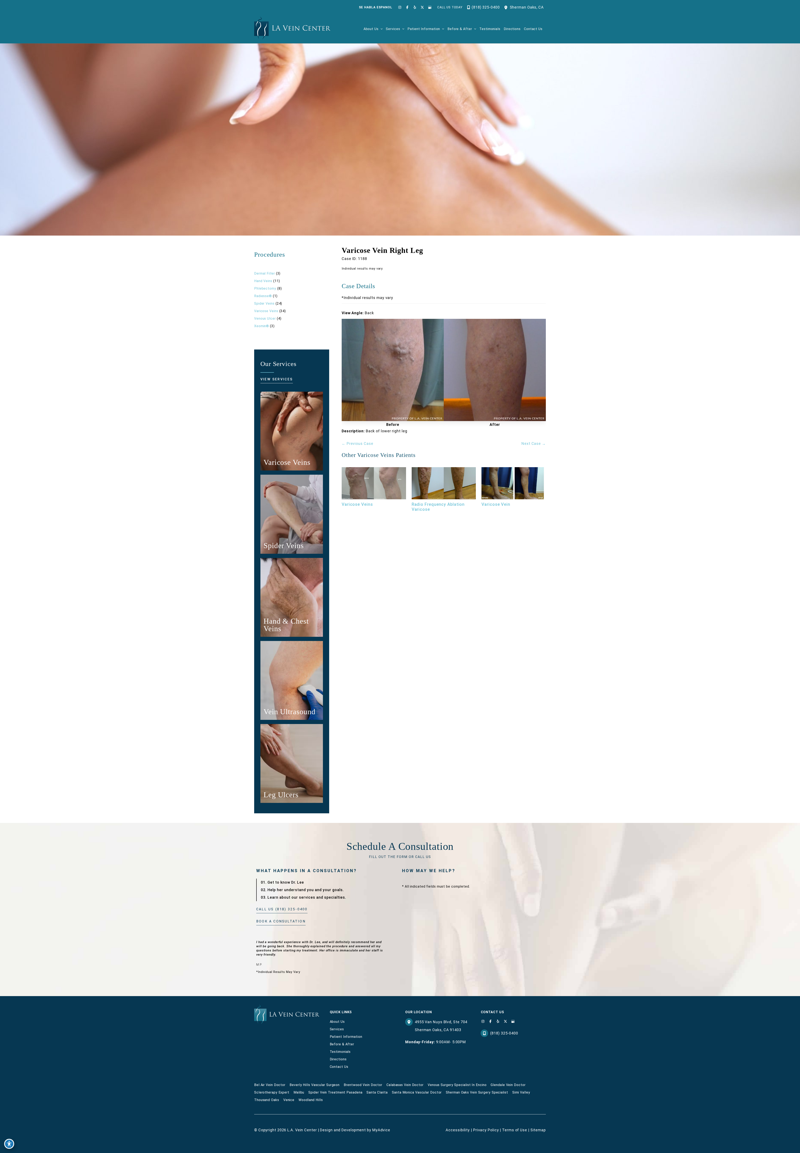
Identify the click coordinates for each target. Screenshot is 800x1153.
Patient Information (346, 1037)
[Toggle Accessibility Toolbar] (9, 1144)
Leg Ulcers (281, 795)
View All (260, 266)
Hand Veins (263, 281)
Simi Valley (521, 1092)
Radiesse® (263, 296)
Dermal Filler (264, 273)
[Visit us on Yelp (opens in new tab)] (414, 7)
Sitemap (538, 1130)
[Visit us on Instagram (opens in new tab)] (399, 7)
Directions (338, 1059)
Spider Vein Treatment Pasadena (335, 1092)
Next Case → (533, 443)
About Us (337, 1022)
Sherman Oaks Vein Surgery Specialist (477, 1092)
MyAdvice (381, 1130)
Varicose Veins (266, 311)
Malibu (299, 1092)
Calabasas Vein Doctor (405, 1085)
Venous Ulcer (265, 318)
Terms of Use (514, 1130)
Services (337, 1029)
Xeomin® (261, 326)
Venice (288, 1100)
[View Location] (507, 7)
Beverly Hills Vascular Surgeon (315, 1085)
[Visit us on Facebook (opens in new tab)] (407, 7)
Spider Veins (264, 303)
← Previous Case (357, 443)
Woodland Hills (311, 1100)
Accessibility (458, 1130)
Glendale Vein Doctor (508, 1085)
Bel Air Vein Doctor (269, 1085)
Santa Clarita (377, 1092)
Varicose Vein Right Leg (382, 250)
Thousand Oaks (266, 1100)
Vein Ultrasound (289, 712)
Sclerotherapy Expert (271, 1092)
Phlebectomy (265, 288)
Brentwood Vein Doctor (363, 1085)
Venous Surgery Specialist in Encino (457, 1085)
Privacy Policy (486, 1130)
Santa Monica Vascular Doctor (417, 1092)
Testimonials (340, 1052)
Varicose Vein (495, 504)
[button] (381, 29)
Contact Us (339, 1067)
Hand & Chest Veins (286, 625)
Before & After (342, 1044)
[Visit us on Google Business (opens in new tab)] (429, 7)
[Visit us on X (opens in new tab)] (422, 7)
